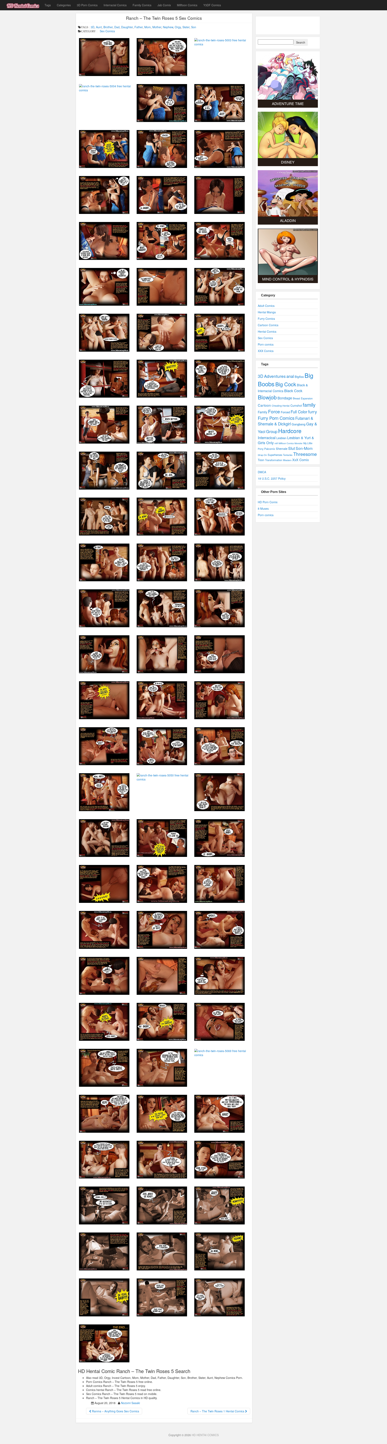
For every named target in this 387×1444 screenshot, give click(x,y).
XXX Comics (266, 351)
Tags (48, 5)
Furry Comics (266, 319)
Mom (147, 27)
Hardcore (290, 431)
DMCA (262, 472)
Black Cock (293, 390)
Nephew (168, 27)
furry (312, 411)
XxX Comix (300, 459)
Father (138, 27)
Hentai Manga (267, 312)
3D (92, 27)
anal (290, 376)
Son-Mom (304, 448)
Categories (64, 5)
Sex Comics (107, 31)
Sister (185, 27)
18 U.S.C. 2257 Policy (272, 478)
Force (274, 411)
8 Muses (263, 508)
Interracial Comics (115, 5)
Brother (108, 27)
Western (287, 460)
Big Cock (285, 384)
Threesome (305, 454)
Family (262, 411)
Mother (156, 27)
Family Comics (142, 5)
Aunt (99, 27)
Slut (291, 448)
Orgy (178, 27)
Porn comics (266, 344)
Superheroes (275, 455)
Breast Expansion (303, 398)
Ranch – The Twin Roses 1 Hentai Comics (217, 1411)
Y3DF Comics (212, 5)
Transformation (273, 460)
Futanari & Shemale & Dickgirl (285, 421)
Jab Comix (164, 5)
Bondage (285, 397)
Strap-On (262, 454)
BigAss (299, 376)
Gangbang (298, 424)
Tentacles (287, 454)
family (309, 404)
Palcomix (269, 449)
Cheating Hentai (281, 405)
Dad (117, 27)
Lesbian (281, 438)
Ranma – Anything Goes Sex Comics (115, 1411)
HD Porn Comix (268, 502)
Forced (285, 412)
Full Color (299, 412)
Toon (261, 460)
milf (276, 443)
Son (193, 27)
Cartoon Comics (268, 325)
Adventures (275, 376)
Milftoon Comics (187, 5)
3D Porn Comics (87, 5)
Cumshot (296, 405)
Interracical (267, 437)
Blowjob (267, 397)
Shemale (281, 448)
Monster (298, 443)
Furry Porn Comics (276, 418)
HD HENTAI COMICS (205, 1435)
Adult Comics (266, 306)
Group (271, 431)
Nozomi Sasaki (130, 1403)
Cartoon (264, 405)
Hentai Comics (267, 331)
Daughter (127, 27)
